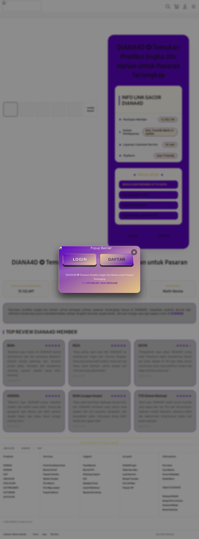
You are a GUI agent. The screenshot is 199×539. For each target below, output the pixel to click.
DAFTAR (116, 259)
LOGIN (80, 259)
